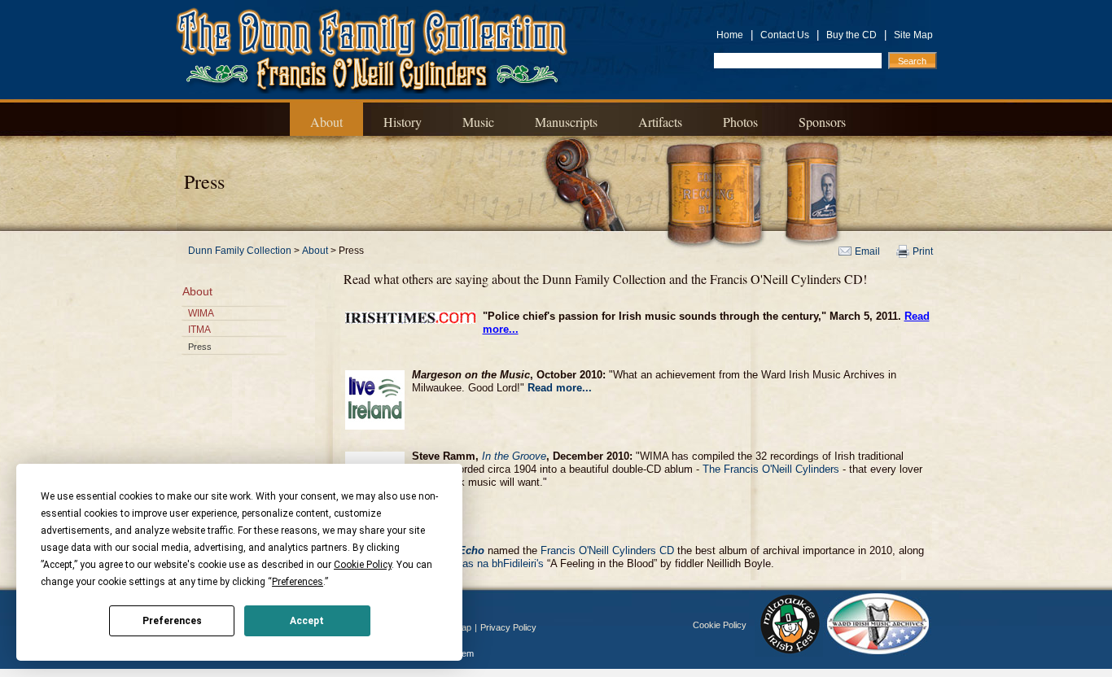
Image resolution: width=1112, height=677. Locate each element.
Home (729, 35)
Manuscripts (566, 121)
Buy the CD (851, 35)
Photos (740, 121)
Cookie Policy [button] (363, 564)
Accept (307, 621)
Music (478, 121)
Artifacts (660, 121)
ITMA (199, 329)
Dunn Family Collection (239, 250)
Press (200, 347)
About (326, 121)
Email (867, 251)
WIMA (201, 313)
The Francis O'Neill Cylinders (771, 469)
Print (923, 251)
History (402, 121)
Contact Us (784, 35)
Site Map (913, 35)
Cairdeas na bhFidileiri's (488, 563)
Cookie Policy (719, 625)
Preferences (172, 621)
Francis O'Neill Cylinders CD (607, 550)
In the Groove (514, 456)
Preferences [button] (297, 581)
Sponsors (822, 121)
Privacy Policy (508, 627)
